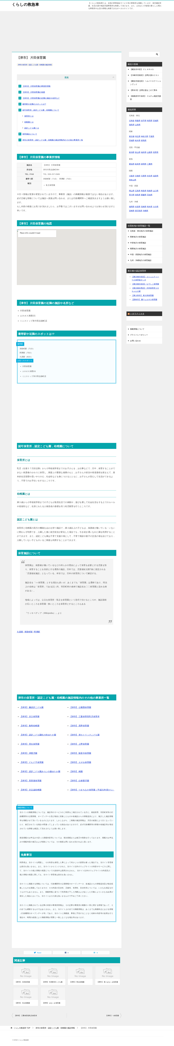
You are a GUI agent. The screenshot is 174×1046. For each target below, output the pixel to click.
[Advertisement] (87, 30)
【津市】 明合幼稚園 (77, 982)
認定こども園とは (31, 128)
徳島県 (137, 195)
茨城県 (131, 140)
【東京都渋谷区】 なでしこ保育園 (145, 284)
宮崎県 (131, 211)
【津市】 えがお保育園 (80, 762)
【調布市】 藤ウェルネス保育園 (144, 299)
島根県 (149, 191)
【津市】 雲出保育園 (29, 744)
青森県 (137, 121)
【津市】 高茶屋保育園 (30, 781)
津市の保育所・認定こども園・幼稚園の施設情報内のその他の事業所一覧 (52, 140)
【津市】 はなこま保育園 (51, 1003)
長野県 (155, 152)
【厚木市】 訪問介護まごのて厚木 (143, 90)
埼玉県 (137, 136)
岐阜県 (137, 164)
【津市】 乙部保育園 (22, 982)
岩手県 (143, 121)
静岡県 (143, 164)
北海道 (131, 121)
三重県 (149, 164)
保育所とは (29, 116)
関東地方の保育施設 (138, 237)
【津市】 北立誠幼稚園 (30, 790)
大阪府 (131, 176)
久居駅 (20, 632)
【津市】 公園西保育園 (80, 707)
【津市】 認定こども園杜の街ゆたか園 (38, 735)
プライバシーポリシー (139, 335)
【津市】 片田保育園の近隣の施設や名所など (41, 98)
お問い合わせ (135, 341)
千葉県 (151, 136)
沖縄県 (145, 211)
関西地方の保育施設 (138, 249)
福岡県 (131, 207)
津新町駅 (28, 632)
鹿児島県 (138, 211)
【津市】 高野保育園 (79, 726)
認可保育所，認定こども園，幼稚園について (40, 110)
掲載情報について (137, 329)
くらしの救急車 (25, 4)
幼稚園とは (29, 122)
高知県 (149, 195)
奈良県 (149, 176)
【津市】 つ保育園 (112, 1015)
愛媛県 (143, 195)
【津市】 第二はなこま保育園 (107, 982)
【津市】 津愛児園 (28, 753)
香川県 (131, 195)
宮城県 (155, 121)
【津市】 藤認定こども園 (32, 707)
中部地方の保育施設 (138, 243)
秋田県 (149, 121)
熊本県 (149, 207)
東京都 (131, 136)
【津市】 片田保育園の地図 (33, 92)
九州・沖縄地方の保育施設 (140, 260)
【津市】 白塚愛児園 (79, 781)
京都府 (137, 176)
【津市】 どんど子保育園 (32, 762)
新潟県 (131, 152)
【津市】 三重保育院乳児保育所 (84, 716)
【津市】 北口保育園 (29, 716)
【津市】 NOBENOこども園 (52, 982)
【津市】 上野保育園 (79, 744)
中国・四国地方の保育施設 (140, 254)
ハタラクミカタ (137, 314)
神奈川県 (144, 136)
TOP (22, 1028)
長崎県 (143, 207)
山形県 (137, 125)
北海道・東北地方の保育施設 (141, 231)
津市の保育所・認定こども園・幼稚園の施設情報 (35, 65)
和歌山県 (132, 180)
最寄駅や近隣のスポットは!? (34, 104)
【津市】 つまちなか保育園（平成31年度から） (92, 790)
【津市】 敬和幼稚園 (29, 726)
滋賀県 (155, 176)
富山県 (137, 152)
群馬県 (143, 140)
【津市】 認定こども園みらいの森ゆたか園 (40, 771)
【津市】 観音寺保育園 (80, 753)
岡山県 (131, 191)
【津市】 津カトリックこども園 (84, 735)
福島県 (131, 125)
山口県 (155, 191)
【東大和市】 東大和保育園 (143, 295)
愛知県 (131, 164)
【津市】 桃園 (76, 771)
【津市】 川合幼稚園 (22, 1003)
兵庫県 (143, 176)
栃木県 (137, 140)
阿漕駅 (37, 632)
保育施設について (29, 134)
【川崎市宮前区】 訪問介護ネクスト (144, 75)
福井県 (143, 152)
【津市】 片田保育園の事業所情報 (36, 86)
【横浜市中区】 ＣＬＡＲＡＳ (142, 69)
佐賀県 (137, 207)
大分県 (155, 207)
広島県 (137, 191)
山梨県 (149, 152)
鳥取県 (143, 191)
